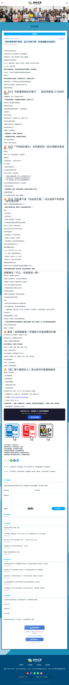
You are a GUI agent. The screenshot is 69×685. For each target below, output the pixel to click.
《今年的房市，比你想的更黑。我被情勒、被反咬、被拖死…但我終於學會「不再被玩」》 (33, 471)
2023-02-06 (16, 547)
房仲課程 (30, 665)
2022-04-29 (20, 541)
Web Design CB (43, 683)
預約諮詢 (47, 665)
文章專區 (34, 26)
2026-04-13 (24, 571)
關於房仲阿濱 (7, 38)
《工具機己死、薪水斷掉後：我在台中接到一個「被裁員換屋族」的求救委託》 (30, 467)
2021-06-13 (12, 528)
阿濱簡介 (21, 665)
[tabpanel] (34, 14)
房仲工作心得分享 (15, 38)
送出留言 (58, 508)
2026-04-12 (22, 583)
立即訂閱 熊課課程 (34, 417)
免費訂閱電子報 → (34, 639)
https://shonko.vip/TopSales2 (20, 397)
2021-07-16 (24, 535)
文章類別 (34, 34)
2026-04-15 (26, 565)
